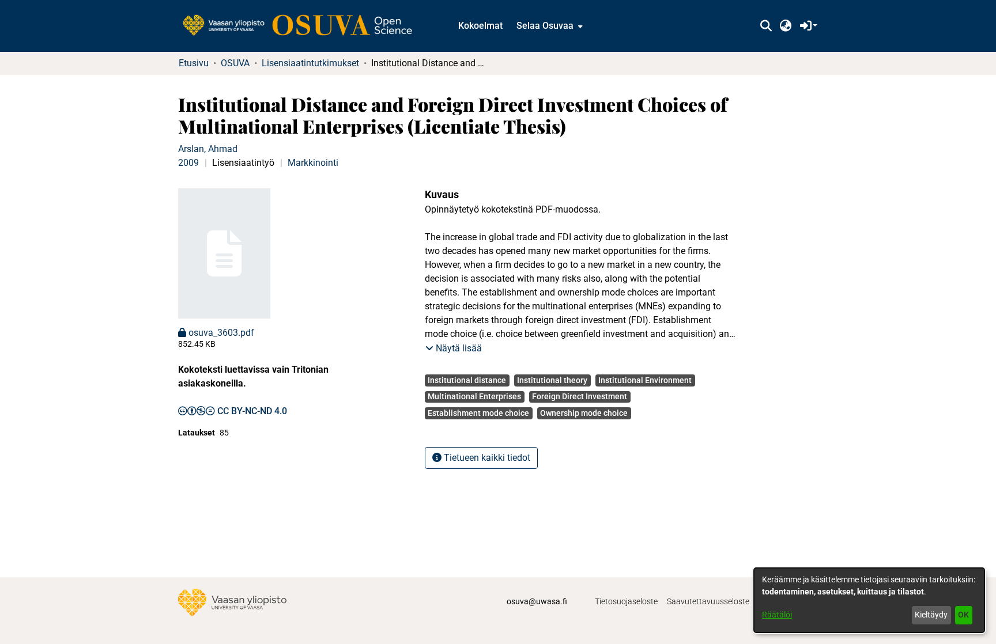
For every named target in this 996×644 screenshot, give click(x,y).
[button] (766, 26)
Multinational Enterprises (474, 396)
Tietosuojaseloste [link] (626, 601)
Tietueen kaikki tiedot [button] (486, 457)
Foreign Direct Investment (579, 396)
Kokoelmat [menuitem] (480, 25)
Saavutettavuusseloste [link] (708, 601)
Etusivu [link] (194, 63)
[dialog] (869, 600)
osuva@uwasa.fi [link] (537, 601)
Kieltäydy (931, 614)
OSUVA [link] (235, 63)
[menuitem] (548, 26)
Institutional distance (467, 380)
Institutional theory (552, 380)
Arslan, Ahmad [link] (207, 148)
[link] (303, 26)
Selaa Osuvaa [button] (545, 25)
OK (963, 614)
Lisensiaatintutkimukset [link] (310, 63)
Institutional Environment (645, 380)
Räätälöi (777, 614)
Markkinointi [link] (313, 162)
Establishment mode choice (478, 413)
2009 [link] (188, 162)
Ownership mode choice (584, 413)
